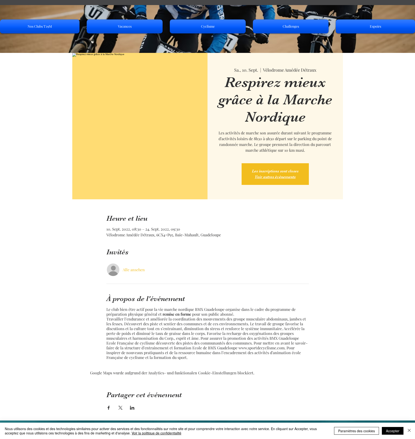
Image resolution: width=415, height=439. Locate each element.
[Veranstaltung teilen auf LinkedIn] (132, 408)
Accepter (392, 430)
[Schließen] (409, 430)
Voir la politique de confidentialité (156, 433)
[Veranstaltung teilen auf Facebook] (108, 408)
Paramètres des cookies (356, 430)
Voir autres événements (275, 177)
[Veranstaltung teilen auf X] (120, 408)
